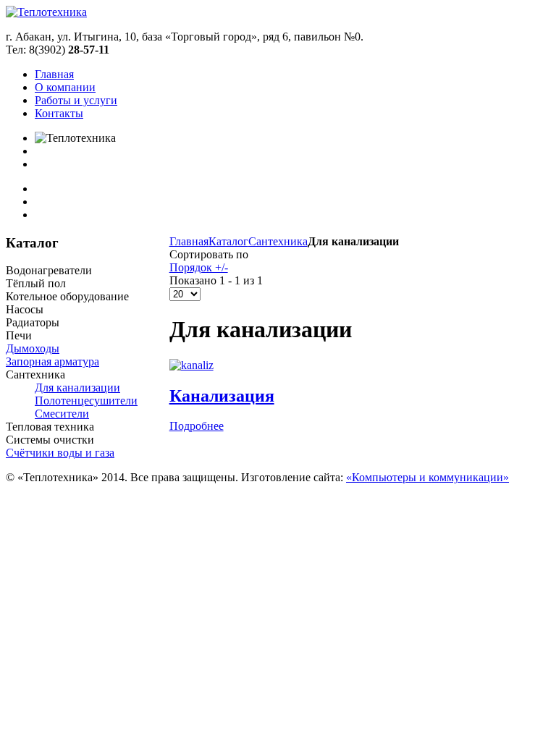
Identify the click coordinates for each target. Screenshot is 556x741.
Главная (188, 241)
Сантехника (278, 241)
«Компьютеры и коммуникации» (427, 477)
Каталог (228, 241)
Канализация (221, 395)
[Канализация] (191, 365)
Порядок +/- (198, 267)
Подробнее (196, 426)
